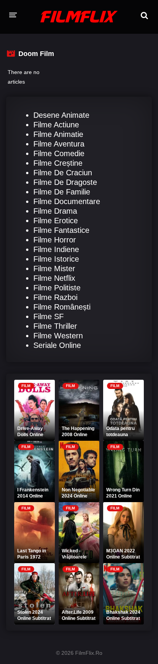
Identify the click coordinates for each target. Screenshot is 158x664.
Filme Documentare (66, 201)
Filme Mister (54, 268)
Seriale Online (57, 345)
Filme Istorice (56, 259)
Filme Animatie (58, 134)
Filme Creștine (57, 163)
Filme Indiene (56, 249)
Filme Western (58, 335)
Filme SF (48, 316)
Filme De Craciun (62, 172)
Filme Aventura (58, 144)
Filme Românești (62, 307)
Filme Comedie (58, 153)
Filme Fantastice (61, 230)
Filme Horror (54, 240)
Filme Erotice (55, 220)
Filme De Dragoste (65, 182)
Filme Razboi (55, 297)
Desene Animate (61, 115)
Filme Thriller (55, 326)
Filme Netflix (54, 278)
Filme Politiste (57, 287)
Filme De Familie (61, 192)
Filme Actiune (56, 124)
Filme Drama (55, 211)
